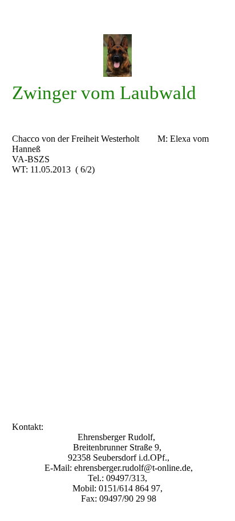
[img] (118, 55)
